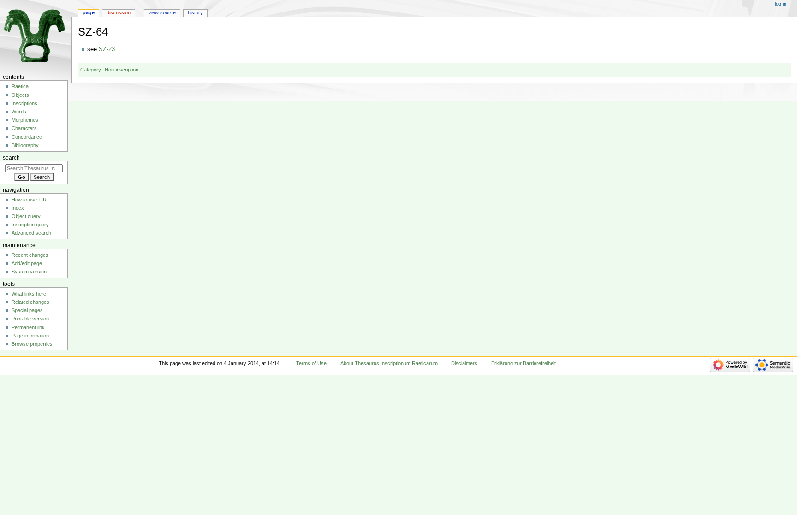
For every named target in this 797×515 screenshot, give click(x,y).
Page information (30, 335)
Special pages (27, 310)
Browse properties (32, 344)
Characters (24, 128)
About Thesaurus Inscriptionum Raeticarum (389, 363)
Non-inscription (121, 69)
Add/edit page (27, 263)
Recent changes (30, 255)
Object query (26, 216)
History (195, 12)
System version (29, 271)
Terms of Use (311, 363)
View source (162, 12)
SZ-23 (107, 49)
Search (11, 157)
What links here (29, 293)
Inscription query (30, 224)
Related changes (30, 302)
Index (18, 208)
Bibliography (25, 145)
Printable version (30, 318)
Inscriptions (24, 103)
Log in (780, 3)
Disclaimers (464, 363)
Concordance (27, 137)
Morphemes (25, 120)
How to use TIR (29, 199)
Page (89, 12)
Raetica (20, 86)
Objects (20, 95)
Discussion (119, 12)
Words (19, 111)
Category (90, 69)
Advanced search (31, 233)
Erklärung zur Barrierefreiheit (523, 363)
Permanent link (28, 327)
